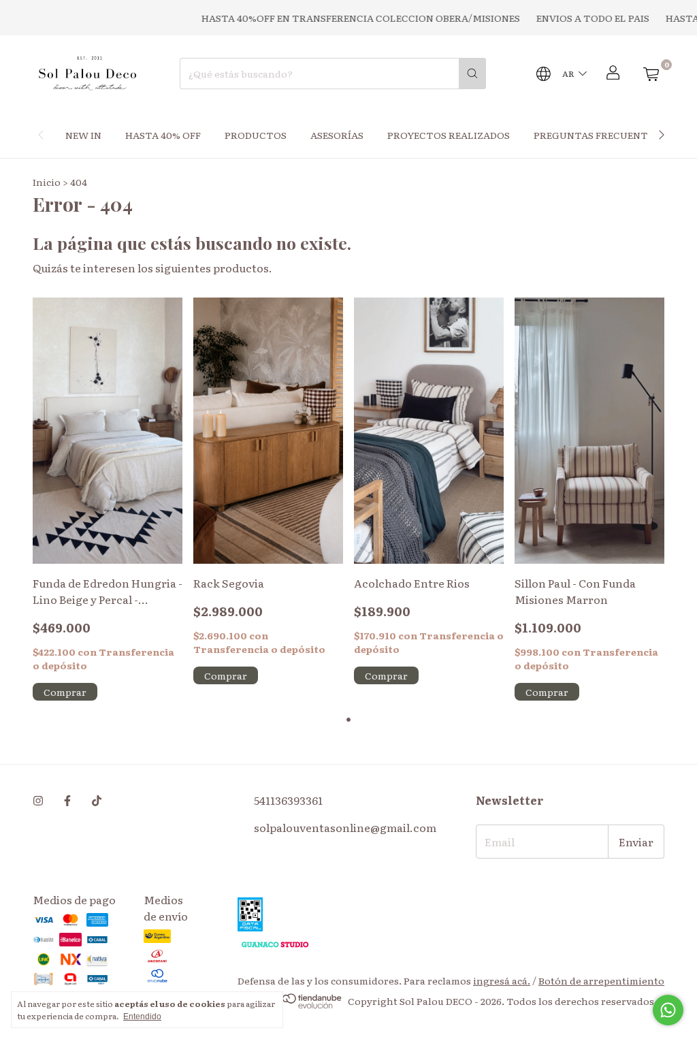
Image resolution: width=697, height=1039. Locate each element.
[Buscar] (472, 73)
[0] (650, 73)
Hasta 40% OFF (163, 135)
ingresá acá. (501, 980)
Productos (256, 135)
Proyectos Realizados (448, 135)
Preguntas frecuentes (596, 135)
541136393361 (288, 800)
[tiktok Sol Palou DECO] (96, 800)
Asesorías (336, 135)
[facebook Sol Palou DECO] (67, 800)
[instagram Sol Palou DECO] (38, 800)
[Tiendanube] (290, 1005)
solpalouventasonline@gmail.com (345, 827)
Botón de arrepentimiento (601, 980)
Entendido (142, 1016)
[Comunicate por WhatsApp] (668, 1010)
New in (83, 135)
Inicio (47, 182)
